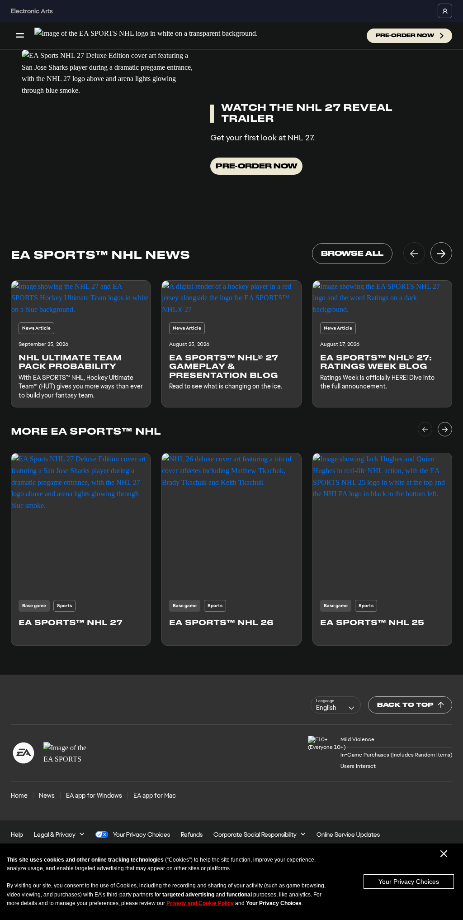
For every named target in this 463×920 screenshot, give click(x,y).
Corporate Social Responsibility (255, 834)
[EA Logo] (23, 753)
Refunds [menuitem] (192, 834)
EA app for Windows (94, 795)
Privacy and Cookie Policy (200, 903)
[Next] (441, 253)
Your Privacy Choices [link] (141, 834)
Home (19, 795)
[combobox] (336, 705)
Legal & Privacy (55, 834)
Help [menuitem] (17, 834)
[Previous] (414, 253)
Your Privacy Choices (408, 881)
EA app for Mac (154, 795)
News (47, 795)
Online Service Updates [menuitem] (348, 834)
